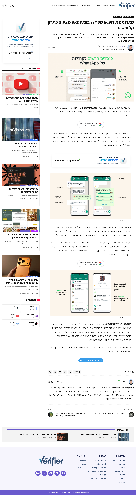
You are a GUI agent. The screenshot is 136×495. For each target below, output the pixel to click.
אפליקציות (25, 94)
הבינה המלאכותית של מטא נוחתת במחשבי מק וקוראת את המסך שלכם (22, 236)
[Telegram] (11, 323)
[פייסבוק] (55, 382)
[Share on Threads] (55, 372)
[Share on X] (70, 372)
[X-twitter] (57, 473)
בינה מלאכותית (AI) (25, 140)
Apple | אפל (34, 140)
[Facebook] (30, 308)
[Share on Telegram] (60, 372)
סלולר (28, 276)
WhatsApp (91, 107)
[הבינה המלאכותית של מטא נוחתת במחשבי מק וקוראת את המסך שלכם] (21, 220)
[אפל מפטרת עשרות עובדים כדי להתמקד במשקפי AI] (21, 129)
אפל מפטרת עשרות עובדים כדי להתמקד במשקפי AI (24, 145)
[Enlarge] (128, 176)
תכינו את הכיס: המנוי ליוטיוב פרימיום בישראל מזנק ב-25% (22, 99)
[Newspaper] (38, 473)
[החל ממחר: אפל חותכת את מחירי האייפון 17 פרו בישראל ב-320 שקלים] (21, 266)
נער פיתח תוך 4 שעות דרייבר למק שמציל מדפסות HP (23, 190)
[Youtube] (11, 316)
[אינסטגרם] (49, 382)
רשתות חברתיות (118, 16)
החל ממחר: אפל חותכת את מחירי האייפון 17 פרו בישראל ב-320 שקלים (22, 281)
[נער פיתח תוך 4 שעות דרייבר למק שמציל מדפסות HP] (21, 175)
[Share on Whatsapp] (65, 372)
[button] (13, 6)
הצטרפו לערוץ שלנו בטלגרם (90, 360)
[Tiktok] (30, 323)
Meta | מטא (34, 231)
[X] (52, 382)
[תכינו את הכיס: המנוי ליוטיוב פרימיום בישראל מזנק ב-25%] (21, 84)
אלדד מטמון (34, 111)
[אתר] (58, 382)
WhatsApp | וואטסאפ (128, 16)
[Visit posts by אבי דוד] (131, 48)
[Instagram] (30, 316)
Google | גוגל (33, 94)
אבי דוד (121, 46)
